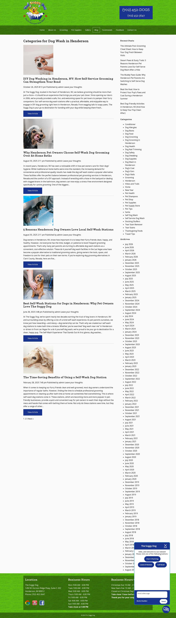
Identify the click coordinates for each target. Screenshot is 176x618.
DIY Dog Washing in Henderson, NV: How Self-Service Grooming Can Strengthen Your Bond (68, 80)
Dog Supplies (131, 159)
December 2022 (132, 369)
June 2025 (129, 282)
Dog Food (129, 134)
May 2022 (129, 391)
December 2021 (132, 407)
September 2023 (132, 344)
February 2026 (131, 257)
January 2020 (130, 479)
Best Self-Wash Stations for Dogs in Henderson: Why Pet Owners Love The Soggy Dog (68, 305)
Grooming (64, 30)
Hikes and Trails (132, 184)
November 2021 (132, 410)
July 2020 (129, 460)
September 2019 (132, 491)
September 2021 (132, 416)
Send (164, 601)
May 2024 (129, 322)
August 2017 (130, 570)
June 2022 (129, 388)
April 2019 (129, 507)
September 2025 (132, 272)
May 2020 (129, 466)
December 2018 (132, 520)
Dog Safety (130, 152)
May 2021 (129, 429)
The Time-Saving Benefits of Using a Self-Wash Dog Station (65, 377)
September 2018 (132, 529)
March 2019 (130, 510)
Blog (96, 30)
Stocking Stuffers (132, 221)
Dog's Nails (130, 174)
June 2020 (129, 463)
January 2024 (130, 332)
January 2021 (130, 441)
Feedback (120, 30)
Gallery (88, 30)
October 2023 (131, 341)
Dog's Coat (129, 168)
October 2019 (131, 488)
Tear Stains (130, 227)
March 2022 (130, 397)
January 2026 (130, 260)
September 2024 (132, 310)
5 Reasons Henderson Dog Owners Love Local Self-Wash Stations (68, 229)
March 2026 (130, 253)
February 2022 (131, 400)
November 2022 (132, 372)
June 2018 (129, 538)
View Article (33, 113)
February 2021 (131, 438)
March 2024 (130, 329)
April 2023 (129, 357)
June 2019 (129, 501)
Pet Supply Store (132, 206)
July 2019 (129, 498)
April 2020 (129, 469)
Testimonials (107, 30)
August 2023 (130, 347)
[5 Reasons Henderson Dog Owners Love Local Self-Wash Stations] (38, 224)
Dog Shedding (131, 155)
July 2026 (129, 244)
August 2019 (130, 494)
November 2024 (132, 304)
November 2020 (132, 447)
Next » (31, 419)
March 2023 (130, 360)
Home (42, 30)
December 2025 (132, 263)
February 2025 (131, 294)
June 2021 (129, 426)
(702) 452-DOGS (136, 9)
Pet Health (129, 193)
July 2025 (129, 278)
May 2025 (129, 285)
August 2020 (130, 457)
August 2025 (130, 275)
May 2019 (129, 504)
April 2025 (129, 288)
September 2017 (132, 566)
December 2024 (132, 300)
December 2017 (132, 557)
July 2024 (129, 316)
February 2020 (131, 476)
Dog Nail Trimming (133, 149)
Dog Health (130, 146)
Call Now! (161, 565)
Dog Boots (129, 130)
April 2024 (129, 325)
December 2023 (132, 335)
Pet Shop (129, 199)
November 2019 (132, 485)
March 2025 (130, 291)
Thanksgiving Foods (134, 231)
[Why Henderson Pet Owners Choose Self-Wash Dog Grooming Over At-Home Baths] (38, 147)
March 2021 (130, 435)
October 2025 (131, 269)
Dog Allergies (131, 127)
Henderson (130, 181)
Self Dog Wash (131, 215)
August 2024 (130, 313)
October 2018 (131, 526)
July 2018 (129, 535)
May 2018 (129, 541)
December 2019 (132, 482)
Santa (127, 212)
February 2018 (131, 551)
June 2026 (129, 247)
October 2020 (131, 451)
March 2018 (130, 548)
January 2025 (130, 297)
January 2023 (130, 366)
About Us (52, 30)
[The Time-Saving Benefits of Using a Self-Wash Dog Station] (38, 372)
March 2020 (130, 473)
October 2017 (131, 563)
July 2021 (129, 422)
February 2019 (131, 513)
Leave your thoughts (73, 87)
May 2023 (129, 354)
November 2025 (132, 266)
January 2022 (130, 404)
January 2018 (130, 554)
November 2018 (132, 523)
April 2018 (129, 545)
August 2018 (130, 532)
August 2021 (130, 419)
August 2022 (130, 382)
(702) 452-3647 (136, 15)
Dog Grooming (131, 137)
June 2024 (129, 319)
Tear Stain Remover (133, 224)
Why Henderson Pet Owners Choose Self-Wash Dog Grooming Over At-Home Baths (66, 154)
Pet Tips (128, 209)
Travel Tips (130, 234)
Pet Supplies (76, 30)
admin (61, 87)
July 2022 (129, 385)
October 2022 (131, 376)
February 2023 (131, 363)
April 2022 (129, 394)
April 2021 (129, 432)
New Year (129, 190)
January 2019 (130, 516)
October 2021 (131, 413)
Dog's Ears (129, 171)
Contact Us (131, 30)
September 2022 (132, 379)
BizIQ (139, 601)
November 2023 (132, 338)
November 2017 (132, 560)
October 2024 (131, 307)
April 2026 (129, 250)
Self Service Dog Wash (135, 218)
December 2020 (132, 444)
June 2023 (129, 350)
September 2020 (132, 454)
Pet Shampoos (131, 196)
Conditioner (130, 124)
